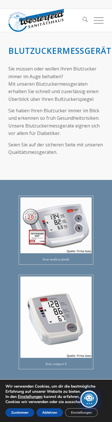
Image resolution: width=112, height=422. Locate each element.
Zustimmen (19, 412)
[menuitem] (82, 20)
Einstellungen (30, 396)
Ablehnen (49, 412)
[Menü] (96, 20)
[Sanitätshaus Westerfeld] (46, 20)
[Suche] (82, 20)
